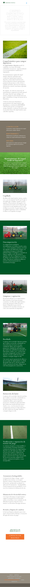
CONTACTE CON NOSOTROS (15, 537)
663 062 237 (21, 569)
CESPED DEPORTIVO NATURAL (14, 576)
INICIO (11, 575)
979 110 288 (8, 569)
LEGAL (22, 579)
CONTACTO (14, 581)
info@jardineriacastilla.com (15, 572)
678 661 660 (15, 569)
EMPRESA (16, 575)
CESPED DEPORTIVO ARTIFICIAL (11, 579)
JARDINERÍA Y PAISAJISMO (14, 578)
